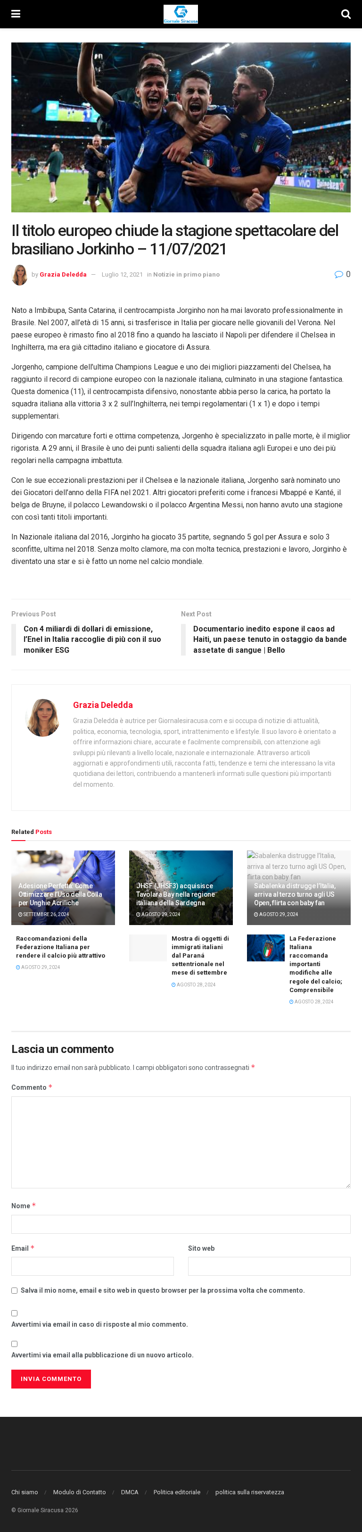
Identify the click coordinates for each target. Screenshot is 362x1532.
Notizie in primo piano (186, 274)
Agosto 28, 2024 (196, 984)
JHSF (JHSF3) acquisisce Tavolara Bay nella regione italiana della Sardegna (175, 894)
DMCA (130, 1492)
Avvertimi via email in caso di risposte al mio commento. (99, 1324)
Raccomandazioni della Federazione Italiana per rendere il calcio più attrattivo (60, 947)
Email (23, 1248)
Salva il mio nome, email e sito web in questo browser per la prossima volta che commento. (163, 1290)
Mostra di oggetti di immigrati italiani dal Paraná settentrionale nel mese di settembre (200, 955)
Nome (23, 1205)
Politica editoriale (177, 1492)
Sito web (201, 1248)
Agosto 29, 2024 (160, 914)
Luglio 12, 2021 (122, 274)
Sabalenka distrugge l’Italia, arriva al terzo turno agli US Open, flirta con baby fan (295, 894)
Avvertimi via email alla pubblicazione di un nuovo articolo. (102, 1355)
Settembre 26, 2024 (46, 914)
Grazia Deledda (63, 274)
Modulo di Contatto (79, 1492)
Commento (32, 1087)
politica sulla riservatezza (249, 1492)
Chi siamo (24, 1492)
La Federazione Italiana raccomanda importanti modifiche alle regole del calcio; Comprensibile (315, 964)
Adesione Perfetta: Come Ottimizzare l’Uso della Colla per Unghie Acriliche (60, 894)
